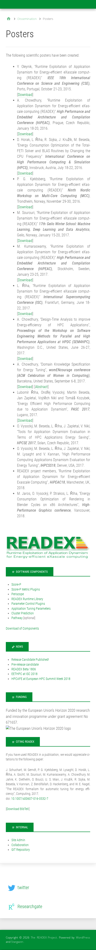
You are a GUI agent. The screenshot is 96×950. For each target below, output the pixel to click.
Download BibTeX (18, 809)
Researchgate (29, 906)
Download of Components (22, 628)
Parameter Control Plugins (28, 603)
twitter (23, 887)
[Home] (8, 19)
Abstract (41, 387)
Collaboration (20, 845)
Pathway (17, 618)
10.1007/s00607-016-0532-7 (29, 798)
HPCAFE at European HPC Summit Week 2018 (40, 679)
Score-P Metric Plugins (25, 589)
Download (25, 94)
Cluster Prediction (22, 613)
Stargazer (17, 942)
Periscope (17, 594)
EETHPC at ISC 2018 (24, 674)
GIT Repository (20, 849)
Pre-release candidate (25, 664)
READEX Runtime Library (27, 599)
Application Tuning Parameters (31, 608)
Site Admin (18, 840)
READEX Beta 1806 (23, 669)
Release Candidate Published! (30, 659)
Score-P (16, 584)
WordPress (83, 937)
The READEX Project (44, 937)
